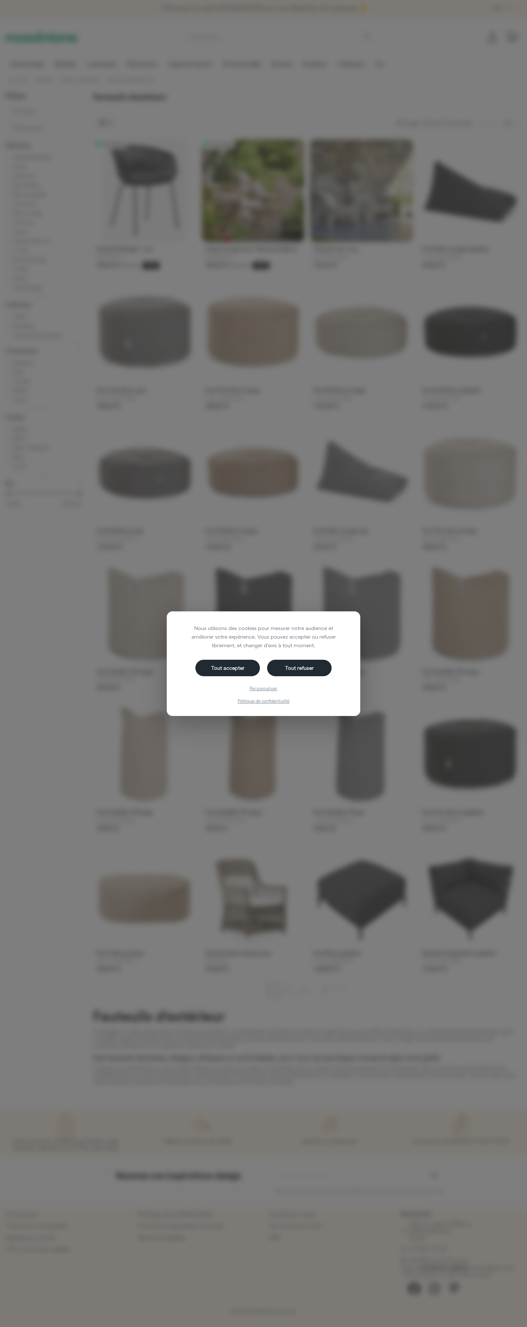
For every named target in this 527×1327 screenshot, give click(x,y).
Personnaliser (263, 688)
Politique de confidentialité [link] (264, 701)
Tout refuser (299, 667)
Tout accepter (227, 667)
